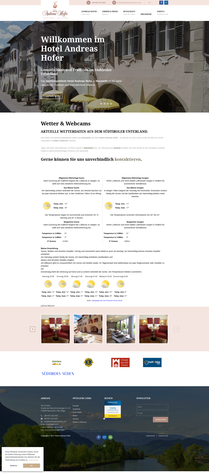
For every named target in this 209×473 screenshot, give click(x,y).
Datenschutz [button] (33, 460)
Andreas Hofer (89, 12)
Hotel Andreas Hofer (112, 412)
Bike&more (146, 14)
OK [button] (31, 465)
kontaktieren (128, 159)
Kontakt (76, 406)
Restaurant (129, 12)
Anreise (76, 419)
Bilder (75, 416)
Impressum (150, 436)
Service (162, 12)
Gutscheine (77, 412)
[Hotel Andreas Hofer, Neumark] (55, 329)
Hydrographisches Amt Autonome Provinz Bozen (107, 300)
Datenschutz (163, 436)
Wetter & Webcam (80, 422)
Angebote (76, 409)
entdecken (52, 96)
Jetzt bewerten (112, 416)
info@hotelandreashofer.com (55, 422)
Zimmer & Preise (110, 12)
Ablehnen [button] (13, 465)
